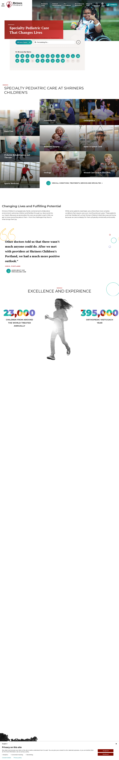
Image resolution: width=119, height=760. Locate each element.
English (4, 743)
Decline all (105, 754)
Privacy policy (18, 757)
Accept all (105, 750)
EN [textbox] (102, 6)
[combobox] (24, 42)
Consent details (6, 757)
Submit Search (78, 42)
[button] (96, 5)
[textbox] (22, 42)
